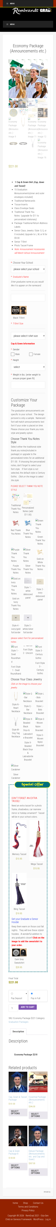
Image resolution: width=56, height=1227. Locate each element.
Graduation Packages (18, 1022)
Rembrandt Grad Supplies (32, 12)
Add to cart (27, 1007)
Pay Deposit (16, 998)
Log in (48, 1219)
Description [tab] (18, 1031)
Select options (15, 1112)
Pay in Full (35, 998)
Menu (12, 4)
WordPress (38, 1219)
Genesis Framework (22, 1219)
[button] (42, 64)
